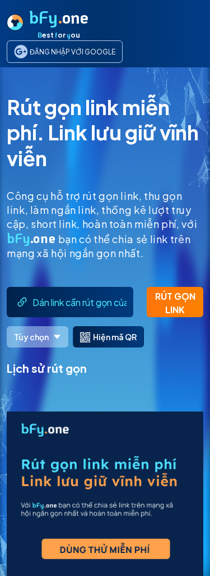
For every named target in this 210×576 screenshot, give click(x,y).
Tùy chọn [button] (31, 337)
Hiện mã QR (115, 337)
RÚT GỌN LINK (175, 303)
